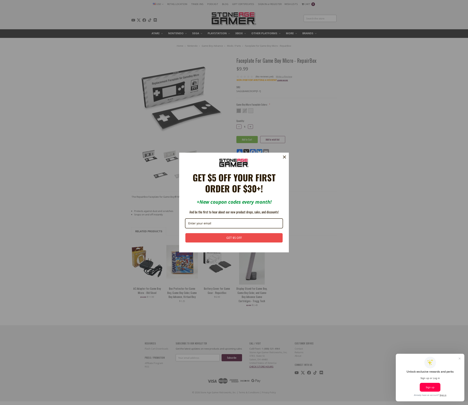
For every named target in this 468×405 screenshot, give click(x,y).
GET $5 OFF (234, 238)
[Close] (284, 157)
